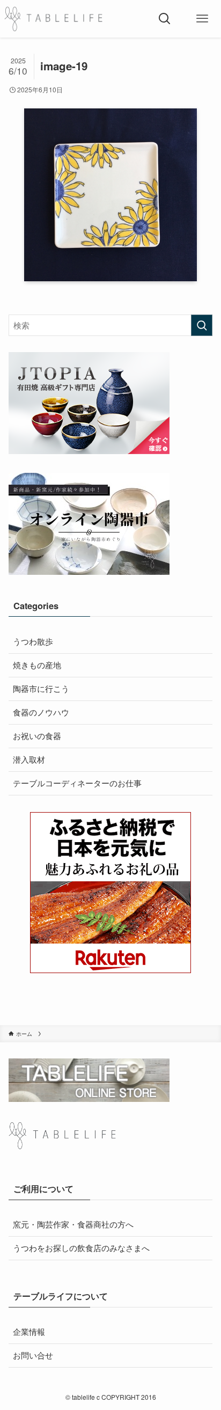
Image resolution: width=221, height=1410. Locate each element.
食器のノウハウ (41, 712)
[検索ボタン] (164, 19)
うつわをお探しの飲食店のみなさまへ (81, 1247)
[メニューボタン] (202, 19)
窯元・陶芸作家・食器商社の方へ (73, 1224)
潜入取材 (29, 759)
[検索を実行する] (201, 325)
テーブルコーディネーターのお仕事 (77, 782)
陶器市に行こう (41, 688)
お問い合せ (33, 1355)
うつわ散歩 (33, 641)
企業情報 (29, 1331)
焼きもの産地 (37, 664)
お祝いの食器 (37, 735)
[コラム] (53, 19)
